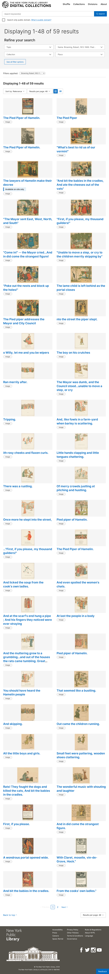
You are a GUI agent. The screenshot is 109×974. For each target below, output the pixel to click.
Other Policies (73, 933)
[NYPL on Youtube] (99, 950)
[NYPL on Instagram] (93, 950)
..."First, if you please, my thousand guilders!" (27, 551)
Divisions (92, 4)
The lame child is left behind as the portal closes (81, 287)
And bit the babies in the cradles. (26, 891)
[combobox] (48, 13)
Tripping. (9, 419)
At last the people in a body (76, 616)
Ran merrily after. (15, 382)
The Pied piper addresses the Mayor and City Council (23, 321)
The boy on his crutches (73, 352)
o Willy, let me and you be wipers (26, 352)
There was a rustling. (18, 486)
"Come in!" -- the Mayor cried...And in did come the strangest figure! (27, 254)
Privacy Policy (72, 930)
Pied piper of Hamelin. (72, 519)
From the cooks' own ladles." (76, 891)
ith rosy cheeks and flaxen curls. (25, 452)
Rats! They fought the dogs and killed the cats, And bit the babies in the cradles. (26, 790)
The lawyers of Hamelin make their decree (27, 182)
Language (89, 936)
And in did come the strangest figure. (78, 826)
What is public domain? (41, 20)
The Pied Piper (67, 118)
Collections (79, 4)
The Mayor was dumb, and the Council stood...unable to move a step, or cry (79, 386)
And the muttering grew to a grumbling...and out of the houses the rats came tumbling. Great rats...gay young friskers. (26, 659)
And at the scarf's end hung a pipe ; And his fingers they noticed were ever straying (27, 619)
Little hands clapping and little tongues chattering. (78, 454)
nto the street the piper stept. (77, 319)
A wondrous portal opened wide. (26, 857)
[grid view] (55, 91)
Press (54, 933)
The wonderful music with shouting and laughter (81, 788)
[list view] (60, 91)
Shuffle (66, 4)
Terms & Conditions (75, 936)
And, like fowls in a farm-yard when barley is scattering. (77, 421)
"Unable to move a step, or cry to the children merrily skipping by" (79, 254)
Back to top (9, 915)
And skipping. (13, 724)
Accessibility (57, 930)
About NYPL (90, 933)
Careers (55, 936)
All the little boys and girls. (21, 753)
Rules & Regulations (93, 930)
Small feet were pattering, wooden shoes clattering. (81, 755)
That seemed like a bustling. (76, 690)
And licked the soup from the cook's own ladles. (23, 584)
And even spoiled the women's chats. (78, 584)
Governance (72, 939)
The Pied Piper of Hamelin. (21, 118)
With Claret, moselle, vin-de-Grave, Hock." (77, 859)
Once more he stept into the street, (27, 519)
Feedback (102, 971)
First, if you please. (16, 824)
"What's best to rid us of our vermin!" (76, 149)
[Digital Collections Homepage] (26, 4)
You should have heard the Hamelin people (21, 692)
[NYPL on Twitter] (87, 950)
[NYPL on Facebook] (81, 950)
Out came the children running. (78, 724)
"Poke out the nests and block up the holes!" (26, 287)
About (104, 4)
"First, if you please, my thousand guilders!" (80, 221)
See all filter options (15, 62)
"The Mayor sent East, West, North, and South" (27, 221)
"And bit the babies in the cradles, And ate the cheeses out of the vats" (80, 184)
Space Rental (57, 939)
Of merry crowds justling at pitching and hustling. (76, 488)
